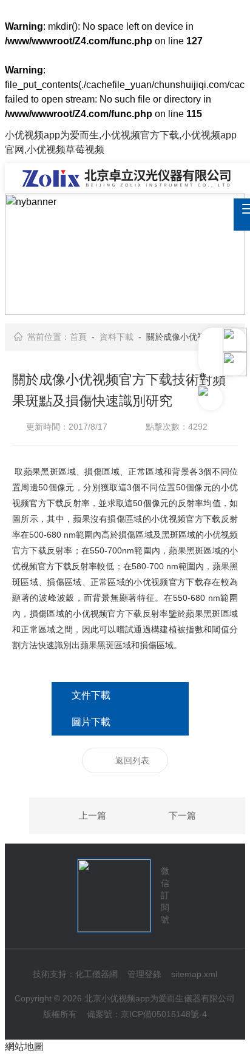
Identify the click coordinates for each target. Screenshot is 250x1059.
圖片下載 (91, 722)
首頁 (78, 337)
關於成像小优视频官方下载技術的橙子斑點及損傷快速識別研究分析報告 (70, 816)
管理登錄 (144, 974)
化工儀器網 (96, 974)
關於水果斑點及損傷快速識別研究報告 (205, 816)
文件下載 (91, 695)
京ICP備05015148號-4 (164, 1014)
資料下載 (116, 337)
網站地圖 (24, 1046)
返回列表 (132, 760)
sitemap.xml (194, 974)
